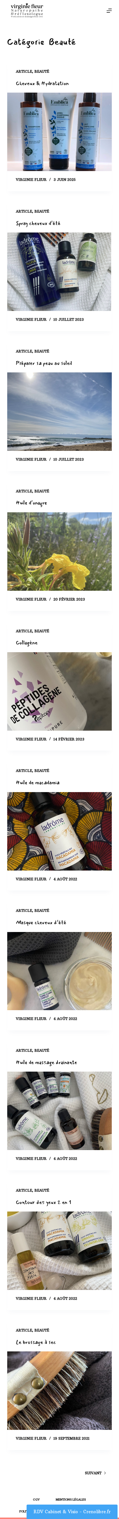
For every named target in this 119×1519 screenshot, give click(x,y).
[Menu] (109, 10)
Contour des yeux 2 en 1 (43, 1202)
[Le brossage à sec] (59, 1390)
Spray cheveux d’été (38, 223)
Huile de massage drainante (46, 1062)
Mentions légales (71, 1499)
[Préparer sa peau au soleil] (59, 411)
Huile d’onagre (31, 503)
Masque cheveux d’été (41, 922)
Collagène (27, 643)
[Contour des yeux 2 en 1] (59, 1251)
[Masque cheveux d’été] (59, 971)
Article (24, 71)
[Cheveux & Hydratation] (59, 132)
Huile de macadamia (38, 783)
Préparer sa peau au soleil (44, 363)
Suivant (93, 1473)
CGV (36, 1499)
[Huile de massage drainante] (59, 1111)
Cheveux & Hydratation (42, 83)
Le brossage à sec (36, 1342)
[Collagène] (59, 691)
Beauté (41, 71)
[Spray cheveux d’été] (59, 271)
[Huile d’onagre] (59, 551)
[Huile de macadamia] (59, 831)
